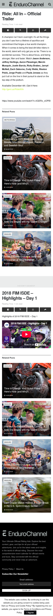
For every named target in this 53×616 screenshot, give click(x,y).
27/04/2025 (9, 225)
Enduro (7, 158)
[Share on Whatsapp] (33, 30)
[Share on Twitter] (20, 30)
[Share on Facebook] (8, 30)
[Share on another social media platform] (45, 30)
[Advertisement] (26, 279)
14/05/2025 (9, 187)
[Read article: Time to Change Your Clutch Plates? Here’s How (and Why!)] (26, 172)
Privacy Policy (7, 569)
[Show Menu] (3, 4)
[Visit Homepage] (26, 4)
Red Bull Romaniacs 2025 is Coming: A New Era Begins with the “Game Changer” (26, 220)
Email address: (26, 579)
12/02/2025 (9, 263)
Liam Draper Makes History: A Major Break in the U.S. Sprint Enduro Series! (26, 504)
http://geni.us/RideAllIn (13, 89)
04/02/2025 (9, 510)
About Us (20, 569)
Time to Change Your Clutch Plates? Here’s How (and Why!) (23, 181)
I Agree (30, 612)
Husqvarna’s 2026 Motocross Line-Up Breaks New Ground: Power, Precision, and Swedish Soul (24, 142)
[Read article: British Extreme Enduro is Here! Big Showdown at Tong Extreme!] (26, 248)
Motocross (9, 120)
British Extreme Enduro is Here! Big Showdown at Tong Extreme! (22, 258)
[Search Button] (49, 4)
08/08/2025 (9, 149)
